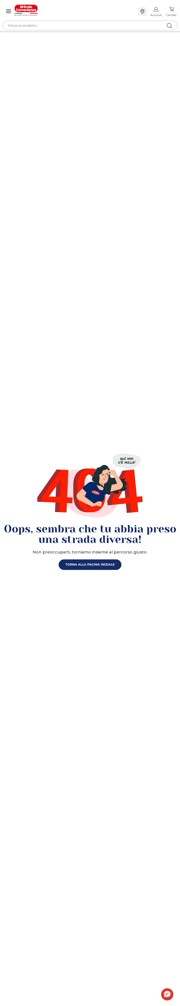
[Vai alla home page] (74, 10)
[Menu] (8, 11)
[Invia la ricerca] (169, 25)
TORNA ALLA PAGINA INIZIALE (90, 564)
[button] (167, 994)
